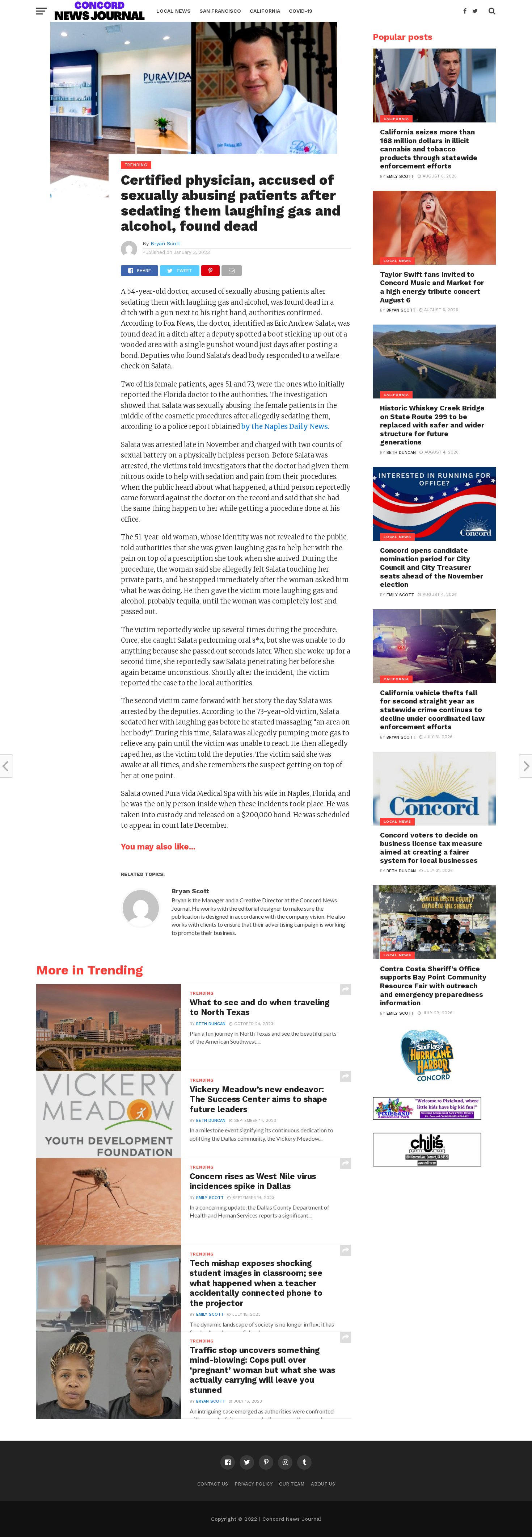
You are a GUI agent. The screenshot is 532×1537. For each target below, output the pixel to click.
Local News (173, 11)
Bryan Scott (165, 243)
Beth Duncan (210, 1024)
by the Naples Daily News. (285, 426)
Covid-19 (300, 11)
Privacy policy (254, 1484)
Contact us (212, 1484)
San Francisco (220, 11)
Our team (291, 1484)
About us (323, 1484)
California (265, 11)
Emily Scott (210, 1197)
